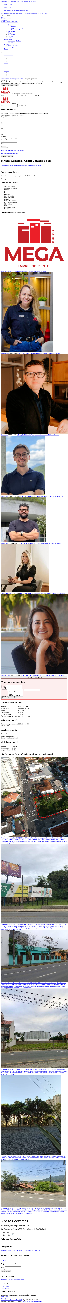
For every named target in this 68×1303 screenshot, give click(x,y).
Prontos (10, 45)
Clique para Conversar (7, 156)
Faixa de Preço (5, 140)
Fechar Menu (11, 42)
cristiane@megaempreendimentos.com (43, 593)
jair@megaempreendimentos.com (38, 435)
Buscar (3, 147)
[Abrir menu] (1, 52)
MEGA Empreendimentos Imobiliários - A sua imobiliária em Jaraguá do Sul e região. (25, 13)
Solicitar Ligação (5, 1271)
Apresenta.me (4, 1298)
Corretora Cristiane (6, 593)
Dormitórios (4, 136)
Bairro (2, 135)
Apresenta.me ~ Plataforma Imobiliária (11, 1300)
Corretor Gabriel (5, 496)
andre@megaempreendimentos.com (40, 543)
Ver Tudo (18, 41)
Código (3, 117)
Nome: (3, 686)
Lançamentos (11, 41)
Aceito (16, 85)
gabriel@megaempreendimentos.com (41, 496)
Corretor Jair (4, 435)
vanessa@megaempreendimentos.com (43, 675)
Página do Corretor (41, 271)
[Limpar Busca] (7, 147)
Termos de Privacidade (7, 85)
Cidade (3, 129)
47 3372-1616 (8, 4)
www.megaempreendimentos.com (32, 1301)
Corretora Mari (5, 353)
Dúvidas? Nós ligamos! (34, 677)
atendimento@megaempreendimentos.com (16, 10)
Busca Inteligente (5, 115)
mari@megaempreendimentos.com (40, 353)
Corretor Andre (5, 543)
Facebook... (4, 1260)
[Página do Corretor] (27, 351)
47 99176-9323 (8, 7)
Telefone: (4, 689)
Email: (3, 688)
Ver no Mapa (4, 1296)
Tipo (2, 123)
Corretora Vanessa (6, 675)
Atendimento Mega (6, 271)
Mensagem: (4, 696)
